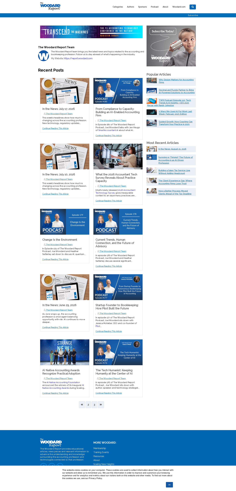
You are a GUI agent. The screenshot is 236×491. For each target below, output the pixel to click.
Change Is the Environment (59, 239)
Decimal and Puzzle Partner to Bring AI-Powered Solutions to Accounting (177, 91)
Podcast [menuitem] (155, 7)
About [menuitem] (165, 7)
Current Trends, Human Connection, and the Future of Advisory (115, 243)
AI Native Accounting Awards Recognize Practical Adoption (61, 372)
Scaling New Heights (103, 464)
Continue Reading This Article (55, 128)
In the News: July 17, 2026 (58, 108)
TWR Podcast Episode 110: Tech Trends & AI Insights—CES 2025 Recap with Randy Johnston (169, 103)
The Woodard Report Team (59, 114)
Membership (99, 448)
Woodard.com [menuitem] (178, 7)
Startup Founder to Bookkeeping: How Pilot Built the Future (117, 306)
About (96, 460)
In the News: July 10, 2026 (58, 174)
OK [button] (169, 484)
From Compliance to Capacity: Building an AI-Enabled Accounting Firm (118, 112)
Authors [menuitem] (130, 7)
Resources (98, 456)
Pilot (98, 326)
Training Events (101, 452)
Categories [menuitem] (118, 7)
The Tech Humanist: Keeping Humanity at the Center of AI (114, 372)
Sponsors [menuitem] (142, 7)
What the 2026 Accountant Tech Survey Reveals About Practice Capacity (116, 178)
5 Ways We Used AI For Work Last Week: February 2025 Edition (175, 112)
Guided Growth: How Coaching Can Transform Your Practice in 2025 (175, 123)
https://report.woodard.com (78, 58)
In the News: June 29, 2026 (59, 305)
